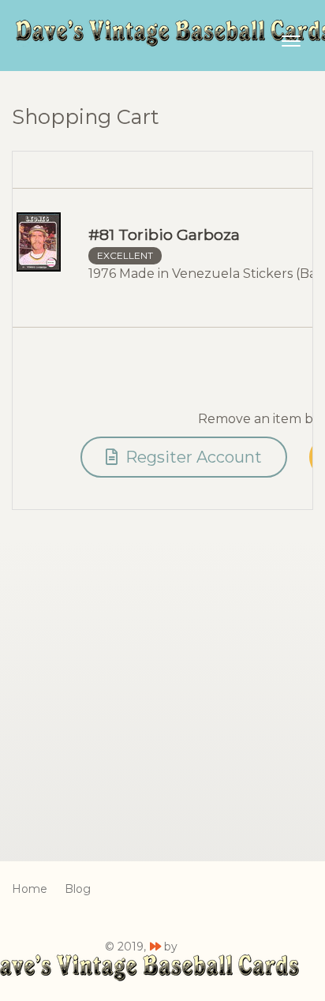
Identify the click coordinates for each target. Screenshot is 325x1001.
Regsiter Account (191, 457)
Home (29, 889)
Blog (78, 889)
